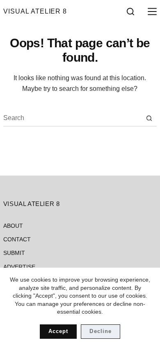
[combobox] (72, 118)
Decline (100, 331)
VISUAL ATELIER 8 (35, 11)
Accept (58, 331)
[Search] (130, 11)
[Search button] (149, 118)
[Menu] (150, 11)
